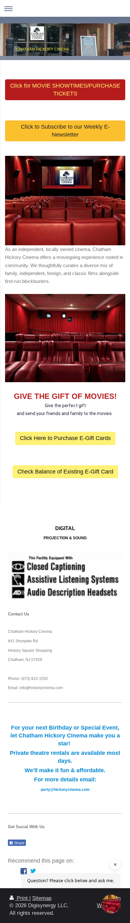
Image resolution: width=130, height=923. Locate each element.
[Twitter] (33, 871)
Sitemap (41, 898)
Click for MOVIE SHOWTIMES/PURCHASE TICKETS (65, 90)
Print (22, 898)
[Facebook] (24, 871)
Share (19, 843)
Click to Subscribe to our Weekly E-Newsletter (65, 131)
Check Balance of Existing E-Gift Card (65, 471)
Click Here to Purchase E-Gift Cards (65, 438)
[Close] (115, 864)
